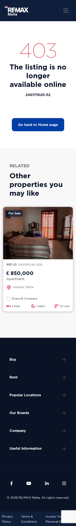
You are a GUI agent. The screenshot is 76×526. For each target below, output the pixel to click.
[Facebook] (11, 483)
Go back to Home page (38, 125)
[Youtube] (28, 483)
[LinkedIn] (47, 483)
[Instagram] (64, 483)
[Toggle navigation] (66, 10)
